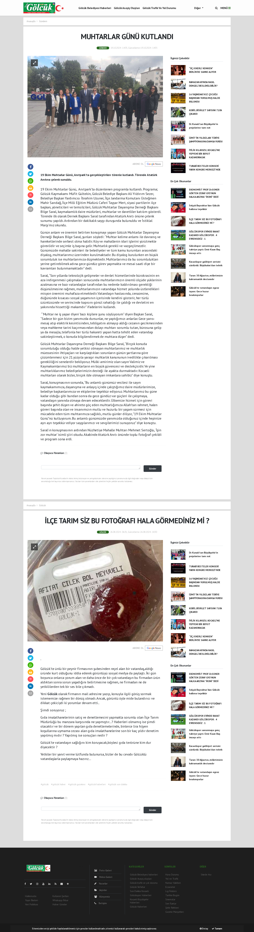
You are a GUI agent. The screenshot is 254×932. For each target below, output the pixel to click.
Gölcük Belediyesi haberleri (94, 8)
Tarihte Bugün (172, 895)
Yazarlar (102, 883)
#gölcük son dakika (117, 784)
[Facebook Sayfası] (27, 883)
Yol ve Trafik (171, 878)
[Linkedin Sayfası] (50, 883)
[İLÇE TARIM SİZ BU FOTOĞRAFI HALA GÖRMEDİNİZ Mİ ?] (95, 590)
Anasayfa (31, 21)
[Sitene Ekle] (69, 883)
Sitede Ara (206, 874)
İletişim (102, 903)
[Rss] (57, 883)
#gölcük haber (58, 784)
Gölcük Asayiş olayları (127, 8)
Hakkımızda (30, 896)
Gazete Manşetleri (174, 911)
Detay (205, 928)
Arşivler (103, 890)
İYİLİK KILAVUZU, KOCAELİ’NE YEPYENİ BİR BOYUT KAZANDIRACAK (204, 154)
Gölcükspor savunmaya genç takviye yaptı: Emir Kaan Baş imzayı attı (204, 249)
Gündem (43, 21)
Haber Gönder (60, 904)
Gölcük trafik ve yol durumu (159, 8)
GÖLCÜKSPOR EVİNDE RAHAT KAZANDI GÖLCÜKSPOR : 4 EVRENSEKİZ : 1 (204, 235)
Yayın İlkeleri (31, 900)
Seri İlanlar (170, 903)
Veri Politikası (31, 904)
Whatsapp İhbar (60, 900)
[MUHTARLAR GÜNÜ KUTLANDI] (95, 106)
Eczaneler (170, 887)
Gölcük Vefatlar (137, 887)
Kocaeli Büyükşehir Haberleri (139, 901)
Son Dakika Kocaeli (139, 891)
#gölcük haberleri (97, 784)
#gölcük (45, 784)
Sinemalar (170, 899)
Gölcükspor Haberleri (140, 895)
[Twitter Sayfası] (32, 883)
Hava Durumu (172, 874)
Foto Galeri (105, 870)
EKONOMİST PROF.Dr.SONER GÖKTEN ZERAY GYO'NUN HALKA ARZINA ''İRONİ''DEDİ (204, 193)
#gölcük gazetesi (76, 784)
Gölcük (42, 505)
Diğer (197, 8)
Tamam (218, 928)
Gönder (152, 468)
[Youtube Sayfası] (44, 883)
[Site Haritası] (63, 883)
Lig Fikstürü (171, 891)
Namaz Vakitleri (173, 882)
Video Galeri (105, 877)
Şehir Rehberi (172, 907)
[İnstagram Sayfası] (38, 883)
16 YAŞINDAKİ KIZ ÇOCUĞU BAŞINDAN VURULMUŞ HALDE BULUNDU (204, 98)
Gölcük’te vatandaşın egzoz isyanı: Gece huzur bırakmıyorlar (204, 291)
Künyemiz (104, 896)
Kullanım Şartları (61, 896)
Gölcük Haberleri (138, 906)
